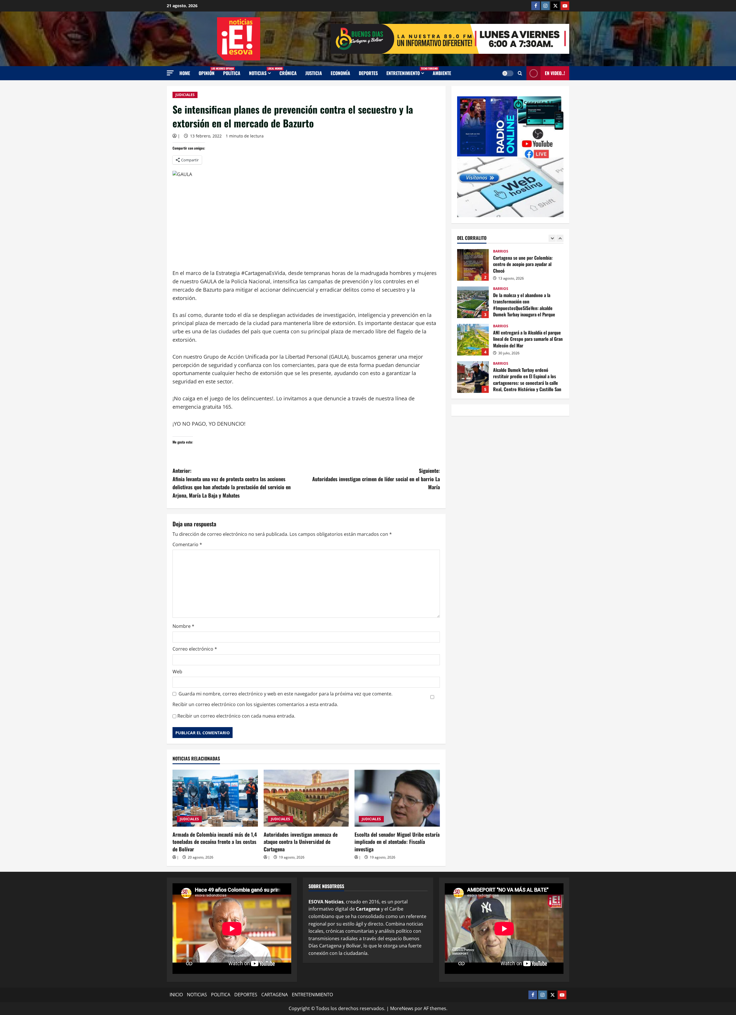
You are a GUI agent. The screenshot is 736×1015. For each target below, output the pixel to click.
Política (231, 73)
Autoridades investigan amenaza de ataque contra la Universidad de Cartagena (301, 841)
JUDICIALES (185, 94)
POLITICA (220, 994)
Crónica (288, 73)
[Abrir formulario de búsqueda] (520, 73)
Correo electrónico (194, 649)
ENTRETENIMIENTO (407, 71)
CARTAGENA (274, 994)
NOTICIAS (262, 71)
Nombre (183, 626)
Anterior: (231, 483)
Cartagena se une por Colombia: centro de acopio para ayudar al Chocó (473, 265)
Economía (340, 73)
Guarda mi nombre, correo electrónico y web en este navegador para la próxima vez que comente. (285, 694)
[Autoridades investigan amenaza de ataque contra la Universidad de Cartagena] (306, 798)
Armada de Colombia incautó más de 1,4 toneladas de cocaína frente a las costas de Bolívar (214, 841)
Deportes (368, 73)
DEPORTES (245, 994)
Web (177, 671)
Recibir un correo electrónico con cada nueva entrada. (236, 716)
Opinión (209, 71)
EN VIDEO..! (555, 73)
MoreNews (401, 1008)
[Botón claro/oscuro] (507, 73)
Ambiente (442, 73)
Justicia (313, 73)
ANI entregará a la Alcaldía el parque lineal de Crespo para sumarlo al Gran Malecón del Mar (473, 339)
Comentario (187, 544)
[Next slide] (560, 238)
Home (184, 73)
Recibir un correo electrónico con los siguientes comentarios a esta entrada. (255, 704)
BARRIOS (500, 251)
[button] (170, 72)
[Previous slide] (552, 238)
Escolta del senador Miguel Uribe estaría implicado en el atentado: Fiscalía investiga (397, 841)
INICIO (176, 994)
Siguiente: (376, 479)
